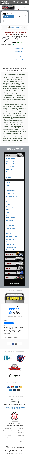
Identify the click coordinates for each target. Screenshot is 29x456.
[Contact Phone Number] (14, 2)
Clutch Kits (9, 169)
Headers (8, 212)
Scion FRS (17, 54)
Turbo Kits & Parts (11, 250)
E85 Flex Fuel (9, 182)
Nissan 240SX (18, 51)
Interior (8, 273)
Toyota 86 (17, 62)
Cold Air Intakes (10, 172)
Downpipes (9, 177)
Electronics (9, 185)
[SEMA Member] (14, 417)
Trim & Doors (20, 21)
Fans (7, 201)
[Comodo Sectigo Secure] (14, 376)
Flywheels (8, 204)
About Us (21, 428)
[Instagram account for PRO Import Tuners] (16, 343)
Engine (8, 155)
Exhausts (8, 198)
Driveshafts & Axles (11, 180)
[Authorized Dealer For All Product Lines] (21, 358)
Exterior (8, 263)
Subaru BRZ (18, 56)
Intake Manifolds (10, 217)
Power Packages (10, 228)
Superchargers (10, 241)
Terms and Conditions (21, 431)
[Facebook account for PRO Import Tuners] (13, 343)
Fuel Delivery (9, 207)
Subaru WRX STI (19, 59)
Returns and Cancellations (21, 436)
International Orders (8, 439)
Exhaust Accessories (11, 196)
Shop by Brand (14, 283)
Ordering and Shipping (8, 436)
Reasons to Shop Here (21, 440)
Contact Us (8, 428)
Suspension (9, 254)
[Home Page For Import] (5, 2)
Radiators (8, 233)
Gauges (8, 209)
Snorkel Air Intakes (11, 239)
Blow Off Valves (10, 161)
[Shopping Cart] (18, 2)
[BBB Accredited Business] (8, 358)
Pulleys (8, 231)
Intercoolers (9, 220)
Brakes (8, 259)
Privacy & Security (8, 431)
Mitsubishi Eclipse (19, 48)
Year (8, 21)
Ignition (8, 215)
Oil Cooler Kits (10, 225)
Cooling (8, 174)
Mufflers (8, 223)
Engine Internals (10, 190)
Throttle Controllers (11, 247)
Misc (7, 277)
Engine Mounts (10, 193)
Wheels (8, 268)
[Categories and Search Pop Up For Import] (22, 2)
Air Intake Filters (10, 158)
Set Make (7, 16)
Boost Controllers (11, 163)
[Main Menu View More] (26, 2)
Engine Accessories (11, 188)
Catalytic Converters (11, 166)
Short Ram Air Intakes (12, 236)
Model (20, 16)
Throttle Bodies (10, 244)
